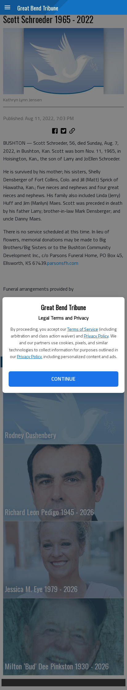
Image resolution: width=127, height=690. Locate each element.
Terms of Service (82, 329)
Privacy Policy (96, 336)
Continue (63, 378)
